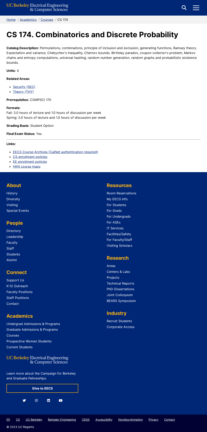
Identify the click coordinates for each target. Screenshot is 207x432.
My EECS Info (117, 199)
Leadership (14, 237)
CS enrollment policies (30, 157)
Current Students (19, 347)
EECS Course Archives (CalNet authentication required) (55, 152)
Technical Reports (120, 283)
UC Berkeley (34, 419)
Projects (113, 277)
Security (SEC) (24, 87)
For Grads (114, 211)
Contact (12, 304)
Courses (47, 20)
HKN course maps (26, 166)
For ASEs (113, 222)
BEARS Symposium (121, 301)
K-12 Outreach (17, 286)
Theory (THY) (23, 92)
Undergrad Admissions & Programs (33, 324)
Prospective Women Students (29, 341)
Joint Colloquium (120, 295)
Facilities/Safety (119, 234)
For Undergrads (119, 216)
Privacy (153, 419)
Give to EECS (42, 388)
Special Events (17, 211)
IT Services (115, 228)
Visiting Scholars (119, 246)
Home (11, 20)
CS (18, 419)
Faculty (12, 242)
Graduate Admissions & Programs (32, 329)
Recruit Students (119, 321)
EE (8, 419)
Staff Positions (17, 298)
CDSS (86, 419)
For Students (116, 205)
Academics (28, 20)
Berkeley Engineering (62, 419)
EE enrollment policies (30, 162)
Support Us (15, 280)
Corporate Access (120, 327)
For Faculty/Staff (119, 240)
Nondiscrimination (130, 419)
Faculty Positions (19, 292)
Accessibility (103, 419)
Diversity (13, 199)
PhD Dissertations (120, 289)
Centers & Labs (118, 272)
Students (13, 254)
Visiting (12, 205)
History (12, 193)
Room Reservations (121, 193)
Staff (10, 248)
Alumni (11, 260)
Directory (13, 231)
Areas (111, 266)
